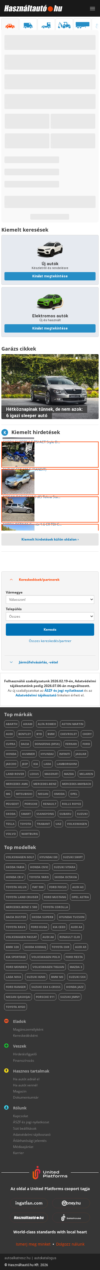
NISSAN (43, 794)
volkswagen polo (45, 957)
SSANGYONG (45, 814)
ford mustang (55, 897)
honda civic (39, 867)
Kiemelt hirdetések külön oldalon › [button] (50, 539)
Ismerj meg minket (33, 1244)
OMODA (59, 794)
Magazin (19, 1091)
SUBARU (65, 814)
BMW (51, 734)
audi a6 (48, 937)
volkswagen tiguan (48, 967)
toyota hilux (16, 887)
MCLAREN (86, 774)
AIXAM (27, 724)
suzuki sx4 (77, 977)
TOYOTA (25, 824)
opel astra (80, 897)
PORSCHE (31, 804)
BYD (39, 734)
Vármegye (14, 592)
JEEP (25, 764)
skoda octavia (65, 877)
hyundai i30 (48, 857)
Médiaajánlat (23, 1146)
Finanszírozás (23, 1060)
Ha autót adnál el (26, 1079)
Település (14, 609)
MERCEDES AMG (17, 784)
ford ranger (16, 987)
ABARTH (12, 724)
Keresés (50, 629)
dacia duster (16, 917)
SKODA (11, 814)
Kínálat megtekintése (50, 276)
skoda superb (42, 917)
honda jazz (75, 987)
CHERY (87, 734)
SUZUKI (82, 814)
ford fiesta (74, 957)
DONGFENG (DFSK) (47, 744)
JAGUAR (81, 754)
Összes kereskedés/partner (50, 640)
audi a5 (80, 947)
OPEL (74, 794)
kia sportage (16, 957)
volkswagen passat (21, 937)
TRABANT (43, 824)
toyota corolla (55, 907)
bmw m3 (57, 977)
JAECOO (11, 764)
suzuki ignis (36, 977)
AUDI (9, 734)
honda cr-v (15, 877)
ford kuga (39, 927)
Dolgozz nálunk (70, 1244)
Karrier (18, 1152)
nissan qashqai (18, 997)
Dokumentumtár (26, 1097)
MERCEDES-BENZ (44, 784)
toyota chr (60, 947)
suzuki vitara (64, 867)
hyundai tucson (71, 917)
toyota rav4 (15, 927)
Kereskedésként (25, 1035)
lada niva (13, 977)
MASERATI (51, 774)
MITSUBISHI (24, 794)
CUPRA (10, 744)
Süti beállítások (24, 1128)
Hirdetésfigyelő (25, 1054)
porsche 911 (45, 997)
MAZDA (69, 774)
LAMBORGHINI (67, 764)
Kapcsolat (20, 1116)
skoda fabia (15, 867)
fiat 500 (38, 887)
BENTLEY (24, 734)
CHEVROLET (68, 734)
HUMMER (28, 754)
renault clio (69, 937)
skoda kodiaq (35, 947)
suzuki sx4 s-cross (46, 987)
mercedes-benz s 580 (21, 907)
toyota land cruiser (22, 897)
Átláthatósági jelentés (30, 1140)
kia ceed (59, 927)
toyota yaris (39, 877)
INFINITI (64, 754)
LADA (47, 764)
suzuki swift (73, 857)
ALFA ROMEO (47, 724)
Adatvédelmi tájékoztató (36, 695)
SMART (26, 814)
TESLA (10, 824)
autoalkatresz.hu (17, 1258)
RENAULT (49, 804)
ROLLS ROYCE (71, 804)
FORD (86, 744)
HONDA (11, 754)
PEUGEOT (12, 804)
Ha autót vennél (25, 1085)
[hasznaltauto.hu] (31, 8)
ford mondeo (16, 967)
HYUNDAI (47, 754)
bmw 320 (12, 947)
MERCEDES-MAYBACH (76, 784)
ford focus (58, 887)
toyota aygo (15, 1007)
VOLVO (11, 834)
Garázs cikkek (18, 348)
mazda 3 (76, 967)
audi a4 (76, 927)
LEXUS (34, 774)
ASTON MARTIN (72, 724)
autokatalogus (45, 1258)
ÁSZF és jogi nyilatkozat (63, 690)
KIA (35, 764)
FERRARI (71, 744)
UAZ (58, 824)
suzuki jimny (70, 997)
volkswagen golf (20, 857)
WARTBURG (29, 834)
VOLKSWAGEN (77, 824)
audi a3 (78, 887)
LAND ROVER (15, 774)
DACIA (25, 744)
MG (8, 794)
